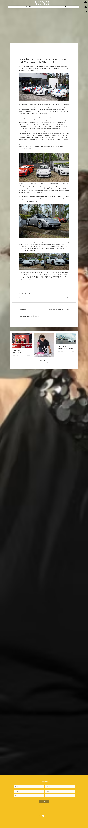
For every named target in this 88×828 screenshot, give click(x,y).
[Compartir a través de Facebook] (19, 293)
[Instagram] (85, 2)
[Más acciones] (68, 55)
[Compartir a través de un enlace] (29, 293)
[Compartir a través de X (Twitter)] (22, 293)
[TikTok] (85, 7)
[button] (74, 43)
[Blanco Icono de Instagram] (45, 816)
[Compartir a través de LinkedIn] (26, 293)
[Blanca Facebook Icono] (40, 816)
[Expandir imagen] (31, 261)
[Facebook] (85, 12)
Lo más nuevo (22, 288)
